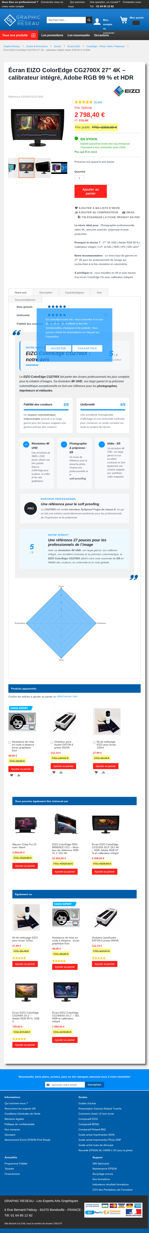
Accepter (58, 348)
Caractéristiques (74, 292)
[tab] (20, 292)
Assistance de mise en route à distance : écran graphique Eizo (24, 746)
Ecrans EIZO (74, 46)
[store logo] (22, 20)
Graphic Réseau (12, 46)
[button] (11, 168)
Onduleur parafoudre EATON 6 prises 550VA (105, 939)
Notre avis (21, 292)
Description (45, 292)
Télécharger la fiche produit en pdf (111, 217)
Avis (99, 292)
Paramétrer (87, 348)
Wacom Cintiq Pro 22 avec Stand (24, 846)
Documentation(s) (25, 299)
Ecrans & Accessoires (37, 46)
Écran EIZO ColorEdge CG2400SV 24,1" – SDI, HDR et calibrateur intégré (66, 1017)
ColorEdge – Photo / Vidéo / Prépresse (105, 46)
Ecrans (58, 46)
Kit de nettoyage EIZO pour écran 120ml (25, 939)
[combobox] (67, 20)
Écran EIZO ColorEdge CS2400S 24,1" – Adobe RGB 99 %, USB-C (26, 1017)
